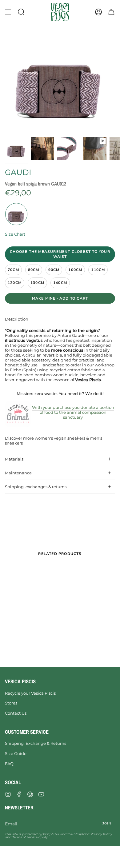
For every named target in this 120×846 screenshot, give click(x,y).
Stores (11, 702)
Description (16, 319)
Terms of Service (25, 837)
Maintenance (18, 472)
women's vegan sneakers (60, 438)
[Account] (98, 12)
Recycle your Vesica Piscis (30, 693)
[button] (21, 12)
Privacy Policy (101, 834)
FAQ (9, 763)
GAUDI (18, 172)
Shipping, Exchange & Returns (35, 743)
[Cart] (111, 12)
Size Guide (15, 753)
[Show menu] (8, 12)
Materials (14, 459)
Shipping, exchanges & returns (35, 486)
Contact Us (15, 713)
